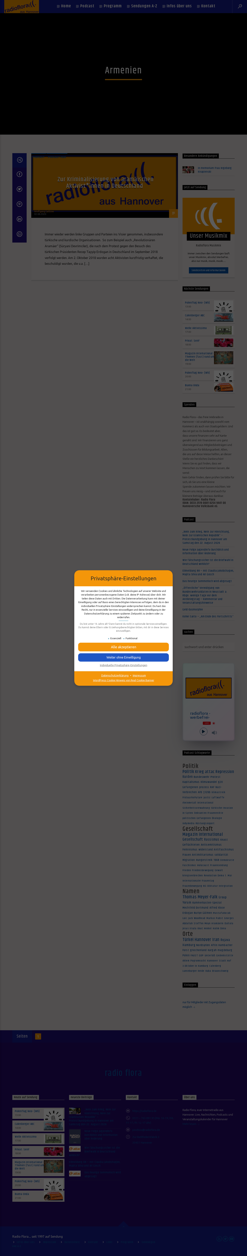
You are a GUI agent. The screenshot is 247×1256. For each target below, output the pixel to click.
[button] (123, 657)
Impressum (139, 675)
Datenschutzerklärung (115, 675)
